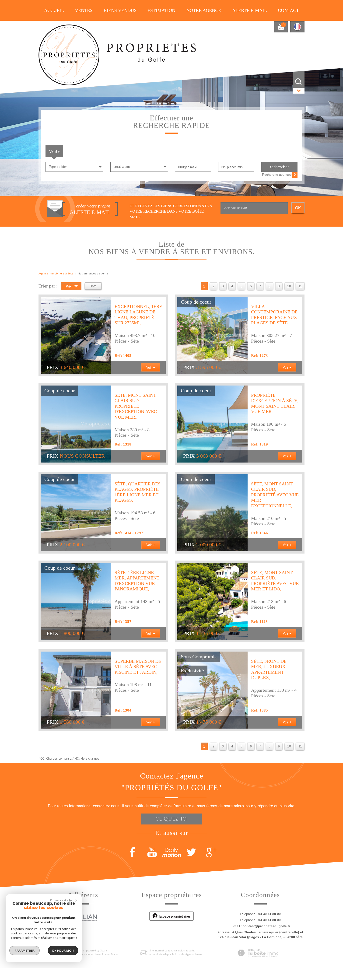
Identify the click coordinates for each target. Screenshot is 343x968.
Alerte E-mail (249, 10)
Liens (97, 954)
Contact (288, 10)
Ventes (83, 10)
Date (93, 286)
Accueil (54, 10)
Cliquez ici (171, 819)
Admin (105, 954)
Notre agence (203, 10)
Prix (69, 286)
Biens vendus (120, 10)
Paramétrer (25, 950)
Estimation (161, 10)
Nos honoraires (83, 954)
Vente (54, 151)
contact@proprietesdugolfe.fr (266, 926)
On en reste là (61, 900)
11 (300, 286)
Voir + (150, 367)
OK (298, 208)
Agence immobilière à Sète (55, 273)
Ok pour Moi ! (63, 950)
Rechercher (279, 166)
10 (289, 286)
